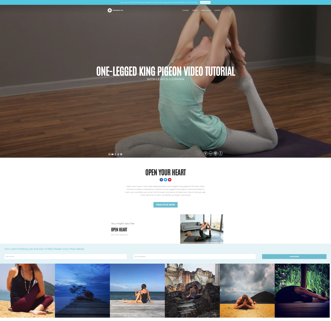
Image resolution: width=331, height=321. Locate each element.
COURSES (185, 10)
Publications (206, 10)
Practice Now (165, 204)
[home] (115, 10)
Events (194, 10)
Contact (217, 10)
